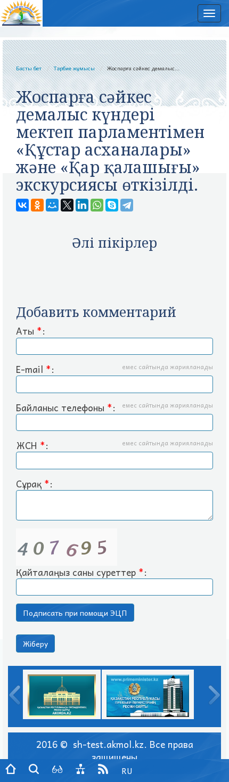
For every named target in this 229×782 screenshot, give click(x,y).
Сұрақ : (34, 484)
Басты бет (29, 68)
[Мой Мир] (52, 205)
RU (127, 770)
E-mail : (114, 370)
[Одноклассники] (37, 205)
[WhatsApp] (97, 205)
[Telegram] (126, 205)
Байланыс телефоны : (114, 408)
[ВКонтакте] (22, 205)
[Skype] (111, 205)
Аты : (30, 331)
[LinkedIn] (82, 205)
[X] (67, 205)
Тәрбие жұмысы (74, 68)
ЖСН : (114, 446)
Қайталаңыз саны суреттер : (81, 572)
